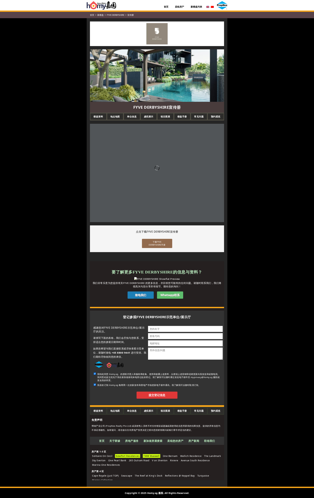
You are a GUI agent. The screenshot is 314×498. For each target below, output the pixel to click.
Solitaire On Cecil (102, 456)
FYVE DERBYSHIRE (115, 14)
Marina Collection (102, 480)
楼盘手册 (182, 116)
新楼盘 (100, 14)
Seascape (126, 475)
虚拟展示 (148, 116)
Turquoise (203, 475)
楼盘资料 (98, 116)
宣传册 (130, 14)
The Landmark (212, 456)
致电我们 (140, 295)
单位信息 (132, 116)
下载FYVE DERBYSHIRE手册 (157, 243)
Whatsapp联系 (170, 295)
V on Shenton (159, 460)
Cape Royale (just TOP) (105, 475)
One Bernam (170, 456)
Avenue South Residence (195, 460)
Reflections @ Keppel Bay (180, 475)
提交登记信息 (157, 395)
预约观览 (215, 116)
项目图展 (165, 116)
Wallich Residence (191, 456)
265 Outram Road (139, 460)
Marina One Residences (106, 464)
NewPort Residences (128, 456)
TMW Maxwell (151, 456)
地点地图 (115, 116)
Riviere (174, 460)
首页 (92, 14)
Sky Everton (99, 460)
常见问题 (199, 116)
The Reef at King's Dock (148, 475)
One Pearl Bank (117, 460)
